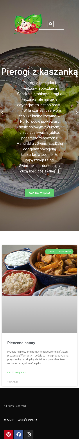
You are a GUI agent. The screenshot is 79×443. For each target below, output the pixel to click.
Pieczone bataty (21, 343)
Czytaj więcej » (16, 372)
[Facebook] (18, 434)
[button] (51, 24)
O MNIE (9, 420)
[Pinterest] (8, 434)
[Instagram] (28, 434)
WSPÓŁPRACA (27, 420)
